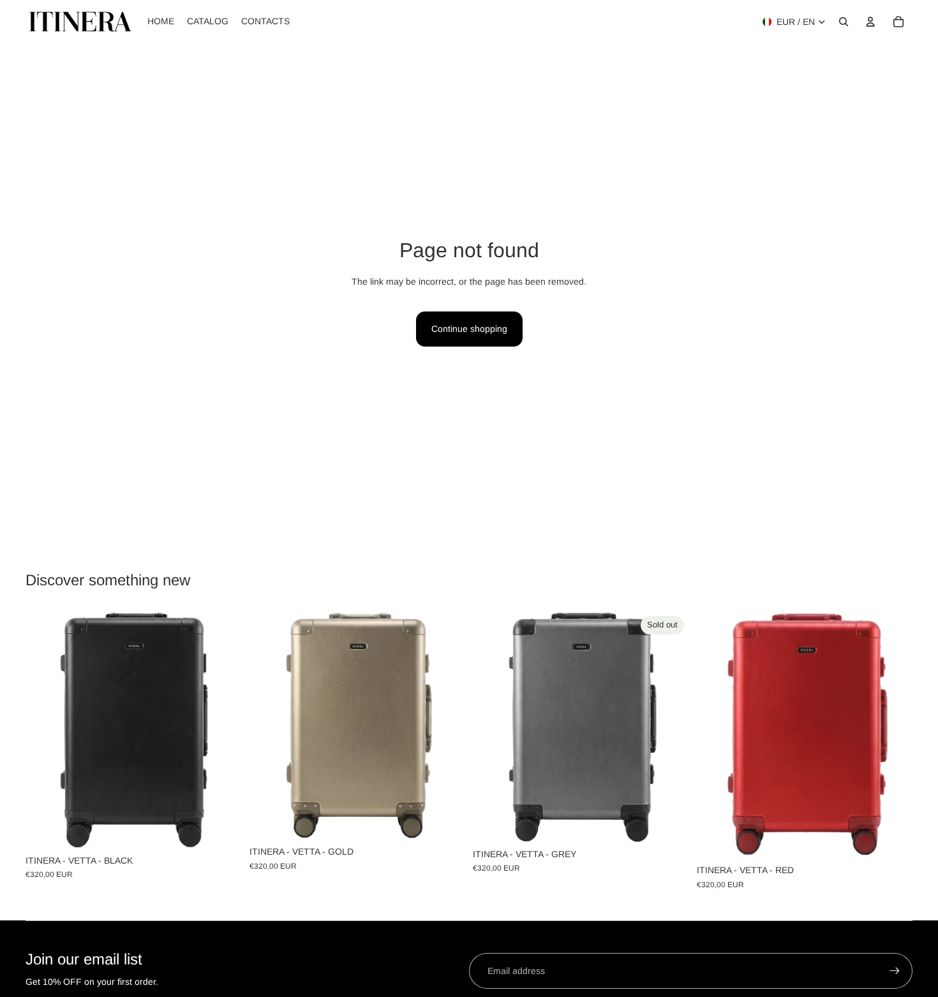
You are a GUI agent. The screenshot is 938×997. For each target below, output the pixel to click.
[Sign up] (894, 971)
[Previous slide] (45, 730)
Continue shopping (469, 329)
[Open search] (844, 22)
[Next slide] (223, 730)
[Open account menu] (870, 22)
